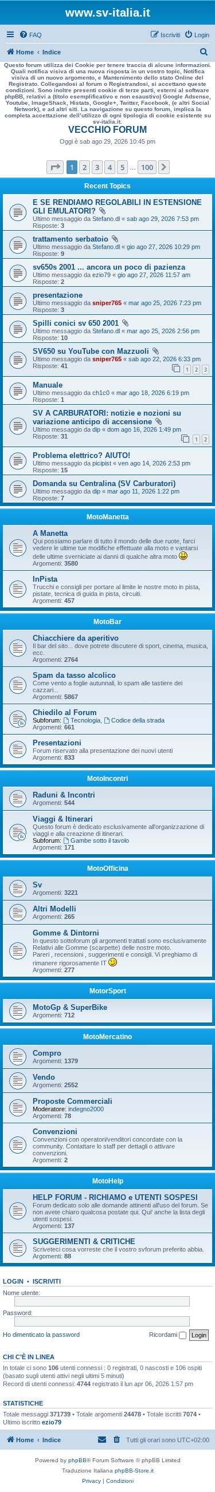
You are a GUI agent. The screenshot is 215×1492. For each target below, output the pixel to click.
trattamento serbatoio (70, 239)
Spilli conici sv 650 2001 (76, 323)
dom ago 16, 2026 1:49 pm (144, 429)
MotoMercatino (107, 1037)
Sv (37, 885)
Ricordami (164, 1334)
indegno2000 (86, 1109)
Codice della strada (138, 720)
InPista (45, 579)
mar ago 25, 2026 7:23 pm (164, 302)
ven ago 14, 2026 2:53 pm (154, 463)
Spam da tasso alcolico (74, 675)
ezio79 (101, 274)
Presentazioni (57, 743)
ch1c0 (101, 392)
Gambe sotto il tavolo (100, 840)
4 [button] (110, 167)
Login (13, 1281)
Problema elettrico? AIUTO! (81, 455)
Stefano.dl (106, 218)
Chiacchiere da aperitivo (76, 638)
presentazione (58, 295)
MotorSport (107, 991)
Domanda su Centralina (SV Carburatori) (104, 483)
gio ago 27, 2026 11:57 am (154, 274)
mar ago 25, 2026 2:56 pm (163, 330)
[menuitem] (30, 35)
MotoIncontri (107, 779)
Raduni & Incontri (64, 795)
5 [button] (122, 167)
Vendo (44, 1077)
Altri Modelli (54, 909)
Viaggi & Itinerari (63, 819)
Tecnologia (85, 720)
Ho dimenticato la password (41, 1334)
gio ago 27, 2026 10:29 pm (163, 246)
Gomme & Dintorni (66, 933)
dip (96, 429)
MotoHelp (107, 1181)
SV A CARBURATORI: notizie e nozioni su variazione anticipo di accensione (107, 417)
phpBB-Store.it (134, 1470)
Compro (47, 1053)
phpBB (77, 1460)
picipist (101, 463)
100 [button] (147, 167)
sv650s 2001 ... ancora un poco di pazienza (109, 267)
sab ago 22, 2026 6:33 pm (164, 359)
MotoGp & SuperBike (70, 1007)
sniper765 (107, 302)
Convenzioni (55, 1131)
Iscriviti (47, 1281)
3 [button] (97, 167)
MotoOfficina (107, 869)
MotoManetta (108, 517)
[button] (55, 167)
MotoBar (107, 622)
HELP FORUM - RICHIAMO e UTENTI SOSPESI (115, 1197)
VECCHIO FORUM (107, 130)
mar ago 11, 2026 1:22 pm (143, 491)
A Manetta (50, 533)
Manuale (47, 385)
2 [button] (85, 167)
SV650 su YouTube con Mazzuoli (91, 351)
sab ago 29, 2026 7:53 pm (163, 218)
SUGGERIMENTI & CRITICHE (84, 1241)
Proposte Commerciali (72, 1101)
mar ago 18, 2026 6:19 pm (152, 392)
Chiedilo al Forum (65, 712)
